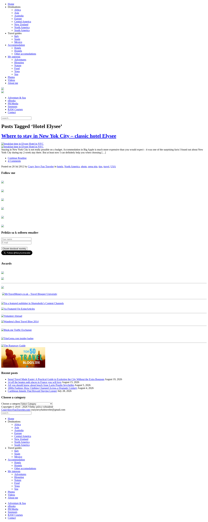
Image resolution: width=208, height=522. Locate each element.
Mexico (18, 42)
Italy (16, 36)
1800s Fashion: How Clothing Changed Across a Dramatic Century (42, 388)
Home (11, 4)
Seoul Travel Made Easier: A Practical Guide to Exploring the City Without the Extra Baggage (56, 379)
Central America (22, 21)
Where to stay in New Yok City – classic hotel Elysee (58, 136)
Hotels (17, 48)
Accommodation (16, 45)
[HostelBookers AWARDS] (2, 273)
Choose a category (10, 403)
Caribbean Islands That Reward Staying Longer (32, 391)
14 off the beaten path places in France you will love (34, 382)
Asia (16, 12)
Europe (18, 18)
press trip (92, 166)
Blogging (19, 62)
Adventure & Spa (17, 97)
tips (100, 166)
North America (22, 27)
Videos (11, 80)
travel (106, 166)
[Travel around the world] (16, 330)
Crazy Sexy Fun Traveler (41, 166)
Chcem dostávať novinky (14, 248)
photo (84, 166)
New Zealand (21, 24)
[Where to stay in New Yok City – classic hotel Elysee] (104, 145)
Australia (19, 15)
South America (22, 30)
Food (17, 68)
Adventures (20, 59)
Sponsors (12, 106)
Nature (17, 65)
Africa (17, 9)
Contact (12, 112)
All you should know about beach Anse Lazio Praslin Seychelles (41, 385)
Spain (17, 39)
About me (13, 83)
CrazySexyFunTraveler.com (15, 409)
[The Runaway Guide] (13, 345)
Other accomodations (25, 53)
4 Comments (14, 161)
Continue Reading (17, 158)
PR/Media (13, 103)
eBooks (12, 100)
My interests (14, 56)
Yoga (17, 71)
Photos (11, 77)
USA (113, 166)
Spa (16, 74)
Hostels (18, 50)
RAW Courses (15, 109)
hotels (60, 166)
